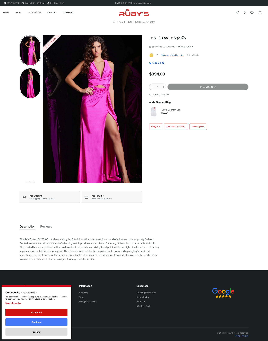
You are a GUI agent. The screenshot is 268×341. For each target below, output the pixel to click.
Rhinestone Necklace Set (172, 55)
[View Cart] (260, 12)
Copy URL (155, 127)
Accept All (36, 312)
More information (13, 303)
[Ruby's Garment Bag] (154, 111)
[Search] (238, 12)
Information (85, 285)
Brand (122, 22)
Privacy (245, 336)
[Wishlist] (252, 12)
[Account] (245, 12)
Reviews (46, 226)
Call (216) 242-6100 (176, 127)
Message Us (198, 127)
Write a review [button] (185, 46)
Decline (36, 332)
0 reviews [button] (169, 46)
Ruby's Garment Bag (170, 109)
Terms (237, 336)
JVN (130, 22)
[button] (30, 36)
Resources (142, 285)
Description (27, 226)
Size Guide (158, 62)
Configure (36, 322)
